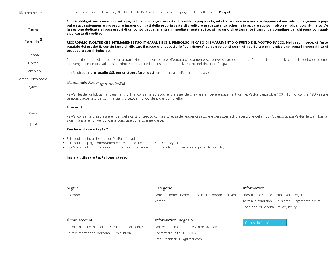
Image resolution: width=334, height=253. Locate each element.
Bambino (33, 71)
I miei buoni (123, 233)
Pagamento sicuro (307, 201)
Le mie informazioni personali (89, 233)
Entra (33, 29)
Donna (33, 55)
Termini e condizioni (257, 201)
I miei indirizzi (134, 227)
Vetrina (160, 201)
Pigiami (33, 86)
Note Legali (293, 195)
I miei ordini (75, 227)
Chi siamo (283, 201)
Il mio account (79, 220)
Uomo (33, 63)
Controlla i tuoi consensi (264, 222)
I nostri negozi (253, 195)
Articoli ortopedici (33, 78)
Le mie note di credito (104, 227)
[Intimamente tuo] (33, 12)
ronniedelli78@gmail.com (183, 239)
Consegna (274, 195)
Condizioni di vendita (258, 207)
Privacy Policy (287, 207)
